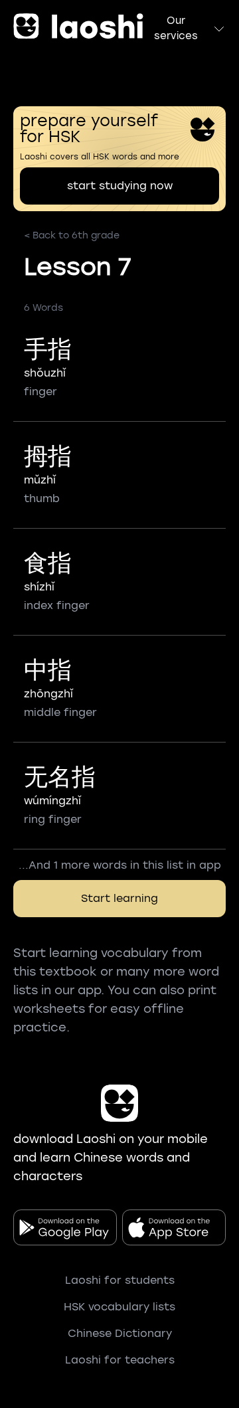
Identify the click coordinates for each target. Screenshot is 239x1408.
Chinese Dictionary (120, 1333)
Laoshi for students (120, 1280)
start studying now (120, 185)
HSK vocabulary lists (119, 1306)
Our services (176, 28)
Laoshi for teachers (120, 1360)
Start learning (119, 898)
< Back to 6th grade (72, 235)
